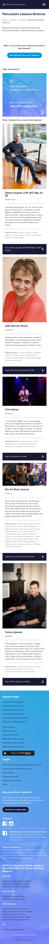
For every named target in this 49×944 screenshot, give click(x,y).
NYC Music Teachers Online (14, 914)
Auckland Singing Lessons (14, 706)
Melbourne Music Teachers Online (17, 881)
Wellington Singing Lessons (14, 747)
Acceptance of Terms (12, 780)
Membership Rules (10, 777)
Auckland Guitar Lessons (13, 710)
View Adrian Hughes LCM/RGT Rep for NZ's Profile (23, 249)
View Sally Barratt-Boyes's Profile (19, 370)
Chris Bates (11, 410)
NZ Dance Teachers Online (14, 899)
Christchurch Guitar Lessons (15, 722)
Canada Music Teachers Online (16, 920)
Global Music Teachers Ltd (24, 940)
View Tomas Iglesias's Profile (17, 682)
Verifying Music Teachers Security (17, 769)
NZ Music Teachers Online (15, 4)
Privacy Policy (8, 773)
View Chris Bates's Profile (16, 456)
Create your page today (15, 809)
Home (5, 20)
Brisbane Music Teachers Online (16, 886)
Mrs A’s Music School (17, 489)
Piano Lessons (9, 727)
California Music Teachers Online (17, 917)
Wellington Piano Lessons (13, 743)
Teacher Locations (18, 20)
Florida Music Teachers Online (15, 909)
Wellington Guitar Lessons (14, 739)
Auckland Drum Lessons (13, 702)
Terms (5, 784)
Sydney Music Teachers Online (16, 884)
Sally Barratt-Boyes (16, 326)
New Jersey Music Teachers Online (17, 912)
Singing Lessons (9, 731)
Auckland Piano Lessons (13, 714)
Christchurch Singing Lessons (15, 718)
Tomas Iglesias (13, 632)
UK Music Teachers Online (13, 930)
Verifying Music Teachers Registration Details (22, 765)
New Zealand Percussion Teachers (24, 55)
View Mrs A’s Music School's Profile (19, 557)
